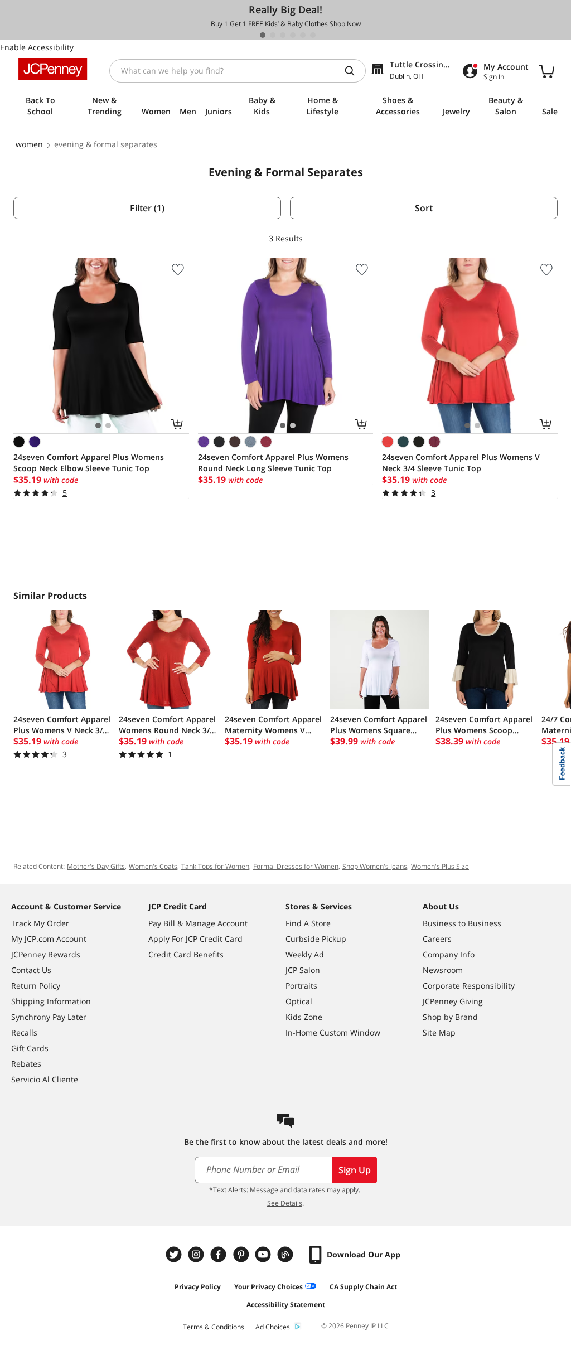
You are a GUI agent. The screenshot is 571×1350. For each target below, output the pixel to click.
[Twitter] (175, 1254)
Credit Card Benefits (186, 954)
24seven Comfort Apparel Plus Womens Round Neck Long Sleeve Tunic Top (273, 462)
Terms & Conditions (213, 1327)
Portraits (301, 985)
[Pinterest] (242, 1254)
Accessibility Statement (285, 1304)
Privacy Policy (198, 1286)
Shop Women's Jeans (374, 866)
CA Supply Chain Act (363, 1286)
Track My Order (40, 923)
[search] (354, 71)
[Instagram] (197, 1254)
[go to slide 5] (303, 35)
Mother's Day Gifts (96, 866)
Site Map (439, 1032)
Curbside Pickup (316, 938)
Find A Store (308, 923)
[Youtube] (264, 1254)
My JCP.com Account (48, 938)
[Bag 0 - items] (546, 71)
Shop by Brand (450, 1017)
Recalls (24, 1032)
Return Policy (35, 985)
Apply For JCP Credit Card (195, 938)
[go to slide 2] (272, 35)
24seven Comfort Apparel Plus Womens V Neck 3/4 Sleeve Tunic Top (461, 462)
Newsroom (443, 970)
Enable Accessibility (37, 47)
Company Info (449, 954)
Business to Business (462, 923)
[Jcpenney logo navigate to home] (53, 69)
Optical (299, 1001)
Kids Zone (304, 1017)
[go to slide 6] (313, 35)
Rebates (26, 1063)
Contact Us (31, 970)
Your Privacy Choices (268, 1286)
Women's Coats (153, 866)
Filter (147, 208)
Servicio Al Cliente (44, 1079)
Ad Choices (272, 1327)
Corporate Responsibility (469, 985)
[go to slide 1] (262, 35)
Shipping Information (51, 1001)
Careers (437, 938)
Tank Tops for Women (215, 866)
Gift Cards (30, 1048)
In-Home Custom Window (333, 1032)
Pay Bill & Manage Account (198, 923)
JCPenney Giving (453, 1001)
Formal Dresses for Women (295, 866)
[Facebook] (220, 1254)
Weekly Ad (305, 954)
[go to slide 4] (293, 35)
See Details (284, 1203)
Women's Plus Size (440, 866)
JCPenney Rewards (45, 954)
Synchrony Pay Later (48, 1017)
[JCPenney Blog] (286, 1254)
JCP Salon (303, 970)
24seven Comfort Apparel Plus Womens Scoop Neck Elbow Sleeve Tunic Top (88, 462)
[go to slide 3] (283, 35)
